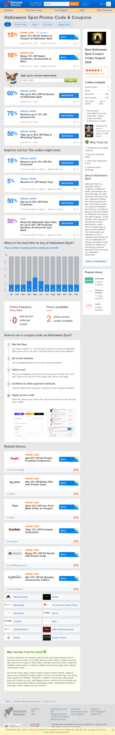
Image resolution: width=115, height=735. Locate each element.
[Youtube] (33, 725)
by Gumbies (12, 541)
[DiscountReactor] (16, 4)
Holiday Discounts (59, 714)
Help (33, 714)
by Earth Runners (15, 589)
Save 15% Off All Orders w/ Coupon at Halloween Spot (36, 37)
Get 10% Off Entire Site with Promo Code (39, 483)
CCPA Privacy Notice (60, 717)
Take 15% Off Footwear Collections (39, 531)
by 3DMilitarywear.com (17, 565)
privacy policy (63, 732)
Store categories (98, 712)
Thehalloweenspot (96, 261)
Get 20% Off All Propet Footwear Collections (38, 459)
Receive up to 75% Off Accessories (33, 116)
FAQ (33, 712)
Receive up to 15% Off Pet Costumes (35, 163)
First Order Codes (34, 10)
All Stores (95, 709)
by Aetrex (11, 494)
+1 (78, 43)
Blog (85, 4)
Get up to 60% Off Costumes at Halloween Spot (37, 95)
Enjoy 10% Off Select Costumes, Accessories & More (35, 59)
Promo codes (20, 24)
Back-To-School (104, 10)
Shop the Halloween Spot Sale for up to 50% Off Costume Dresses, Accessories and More (38, 226)
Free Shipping (61, 10)
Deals (34, 24)
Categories (8, 10)
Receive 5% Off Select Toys (36, 182)
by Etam (10, 517)
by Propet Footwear (16, 470)
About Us (35, 709)
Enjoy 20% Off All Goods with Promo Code (40, 554)
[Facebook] (37, 725)
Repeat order (64, 24)
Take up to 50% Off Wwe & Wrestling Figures (36, 136)
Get (71, 80)
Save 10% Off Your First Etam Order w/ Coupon (39, 507)
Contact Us (76, 709)
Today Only (96, 714)
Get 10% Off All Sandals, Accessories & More (39, 578)
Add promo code (58, 719)
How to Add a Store (79, 712)
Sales (82, 10)
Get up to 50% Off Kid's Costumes (34, 203)
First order (47, 24)
